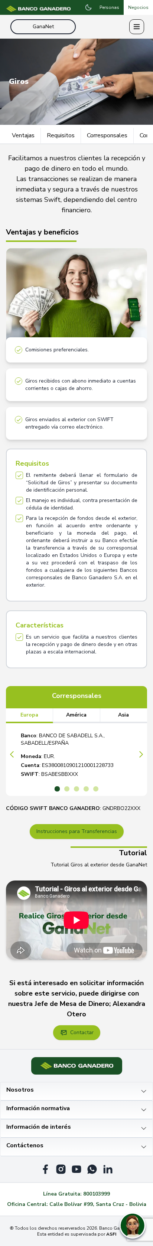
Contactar (82, 1032)
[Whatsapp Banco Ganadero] (92, 1169)
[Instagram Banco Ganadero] (60, 1169)
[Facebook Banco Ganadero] (45, 1169)
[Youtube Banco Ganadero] (76, 1169)
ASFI (111, 1234)
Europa (29, 714)
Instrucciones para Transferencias (76, 831)
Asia (123, 714)
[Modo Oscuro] (88, 7)
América (76, 714)
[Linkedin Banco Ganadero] (107, 1169)
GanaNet (43, 26)
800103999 (96, 1193)
